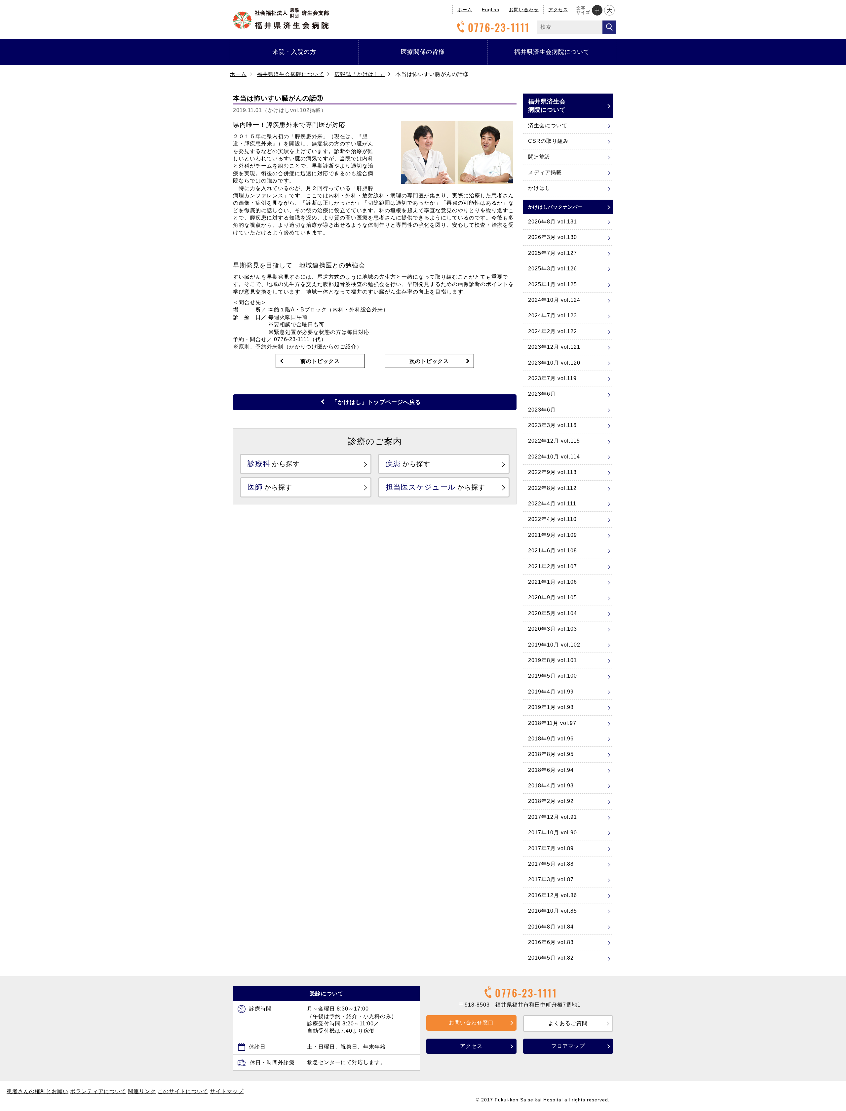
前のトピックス (320, 361)
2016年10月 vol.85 (552, 911)
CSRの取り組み (548, 141)
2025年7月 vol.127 (552, 253)
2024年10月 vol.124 (554, 300)
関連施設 (539, 157)
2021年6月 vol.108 (552, 550)
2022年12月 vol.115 (554, 441)
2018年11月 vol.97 (552, 723)
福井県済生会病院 (281, 18)
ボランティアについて (98, 1091)
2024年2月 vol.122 (552, 331)
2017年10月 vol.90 (552, 832)
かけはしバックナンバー (555, 207)
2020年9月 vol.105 (552, 597)
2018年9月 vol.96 (551, 738)
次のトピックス (429, 361)
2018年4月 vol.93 (551, 785)
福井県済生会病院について (552, 52)
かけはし (539, 188)
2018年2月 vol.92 (551, 801)
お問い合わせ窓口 (471, 1022)
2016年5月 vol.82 (551, 958)
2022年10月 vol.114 (554, 456)
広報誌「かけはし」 (359, 74)
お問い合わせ (524, 9)
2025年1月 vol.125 (552, 284)
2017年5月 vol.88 (551, 864)
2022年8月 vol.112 (552, 488)
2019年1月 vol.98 (551, 707)
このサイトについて (183, 1091)
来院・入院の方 (294, 52)
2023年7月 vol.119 (552, 378)
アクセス (558, 9)
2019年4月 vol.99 (551, 691)
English (490, 9)
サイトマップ (227, 1091)
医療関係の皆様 (423, 52)
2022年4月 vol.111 (552, 503)
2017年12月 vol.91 (552, 817)
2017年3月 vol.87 (551, 879)
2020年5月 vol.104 (552, 613)
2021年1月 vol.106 (552, 582)
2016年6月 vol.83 (551, 942)
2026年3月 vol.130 (552, 237)
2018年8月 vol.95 (551, 754)
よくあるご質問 (568, 1023)
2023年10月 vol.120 (554, 363)
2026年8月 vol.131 (552, 221)
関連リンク (142, 1091)
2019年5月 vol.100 (552, 676)
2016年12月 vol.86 (552, 895)
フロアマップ (568, 1046)
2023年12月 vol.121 (554, 347)
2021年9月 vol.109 (552, 535)
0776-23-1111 (499, 27)
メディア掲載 (545, 172)
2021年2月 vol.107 (552, 566)
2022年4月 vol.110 (552, 519)
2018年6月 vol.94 (551, 770)
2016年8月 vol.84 (551, 927)
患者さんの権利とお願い (37, 1091)
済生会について (547, 125)
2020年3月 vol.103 (552, 629)
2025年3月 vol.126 (552, 268)
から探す (274, 463)
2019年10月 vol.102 (554, 645)
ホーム (464, 9)
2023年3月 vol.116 (552, 425)
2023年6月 (542, 394)
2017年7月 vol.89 (551, 848)
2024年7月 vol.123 (552, 315)
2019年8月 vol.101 (552, 660)
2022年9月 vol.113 (552, 472)
